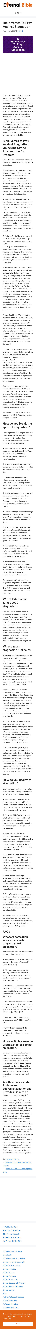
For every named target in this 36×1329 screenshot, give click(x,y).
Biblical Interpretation (11, 1265)
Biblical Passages (9, 1276)
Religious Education (10, 1304)
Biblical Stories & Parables (13, 1286)
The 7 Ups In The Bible (11, 1230)
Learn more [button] (7, 1318)
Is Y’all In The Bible (10, 1227)
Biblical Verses (8, 1290)
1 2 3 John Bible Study (11, 1234)
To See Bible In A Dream (12, 1237)
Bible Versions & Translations (14, 1258)
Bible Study (7, 1255)
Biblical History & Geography (14, 1262)
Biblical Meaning (9, 1269)
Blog (4, 1293)
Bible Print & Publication (12, 1251)
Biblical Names (8, 1272)
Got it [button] (18, 1324)
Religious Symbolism (11, 1307)
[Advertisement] (18, 75)
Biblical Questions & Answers (14, 1283)
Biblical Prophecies (10, 1279)
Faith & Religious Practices (13, 1297)
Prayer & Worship (12, 1159)
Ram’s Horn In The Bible (12, 1241)
